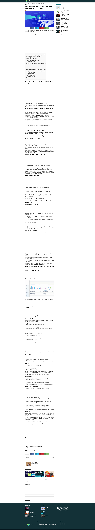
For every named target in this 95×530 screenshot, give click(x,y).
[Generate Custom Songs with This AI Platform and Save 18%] (27, 508)
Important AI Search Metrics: (31, 62)
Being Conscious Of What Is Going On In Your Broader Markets (33, 56)
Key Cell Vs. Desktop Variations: (31, 75)
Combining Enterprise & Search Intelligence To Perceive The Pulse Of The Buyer (36, 63)
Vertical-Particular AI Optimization (31, 76)
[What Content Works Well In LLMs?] (58, 31)
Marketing (33, 450)
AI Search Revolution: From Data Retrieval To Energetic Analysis (34, 55)
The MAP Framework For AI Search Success (31, 58)
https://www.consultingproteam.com (34, 463)
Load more (62, 34)
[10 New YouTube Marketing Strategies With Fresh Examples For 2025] (58, 19)
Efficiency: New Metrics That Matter (31, 61)
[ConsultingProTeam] (25, 10)
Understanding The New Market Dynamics (31, 57)
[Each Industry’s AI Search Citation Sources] (30, 474)
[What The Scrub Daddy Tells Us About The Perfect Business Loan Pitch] (58, 15)
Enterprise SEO (29, 450)
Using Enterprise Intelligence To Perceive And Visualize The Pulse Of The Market (36, 69)
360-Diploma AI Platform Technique (31, 72)
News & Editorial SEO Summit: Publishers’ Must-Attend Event (34, 446)
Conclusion (27, 77)
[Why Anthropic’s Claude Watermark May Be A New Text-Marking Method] (27, 512)
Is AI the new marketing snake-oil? (29, 458)
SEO (29, 3)
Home (28, 3)
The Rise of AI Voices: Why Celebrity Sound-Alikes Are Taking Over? (33, 516)
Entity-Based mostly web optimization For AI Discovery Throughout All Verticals (36, 71)
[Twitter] (64, 524)
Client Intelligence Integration (30, 73)
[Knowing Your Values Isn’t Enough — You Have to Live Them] (43, 508)
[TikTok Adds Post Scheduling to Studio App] (58, 7)
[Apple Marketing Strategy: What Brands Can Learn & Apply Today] (58, 23)
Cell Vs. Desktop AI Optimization (30, 74)
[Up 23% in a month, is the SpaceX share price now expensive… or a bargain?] (43, 516)
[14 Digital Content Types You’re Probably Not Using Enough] (58, 27)
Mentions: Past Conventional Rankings (31, 59)
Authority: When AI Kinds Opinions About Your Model (33, 60)
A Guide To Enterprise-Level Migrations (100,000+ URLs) (33, 447)
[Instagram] (60, 524)
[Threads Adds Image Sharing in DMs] (58, 11)
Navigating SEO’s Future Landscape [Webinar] (32, 443)
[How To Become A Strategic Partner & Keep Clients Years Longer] (49, 474)
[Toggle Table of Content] (45, 54)
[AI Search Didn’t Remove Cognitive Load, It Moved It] (39, 474)
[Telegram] (62, 524)
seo (41, 450)
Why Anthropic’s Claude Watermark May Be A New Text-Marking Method (34, 512)
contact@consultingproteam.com (44, 526)
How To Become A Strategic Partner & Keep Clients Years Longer (49, 479)
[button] (68, 1)
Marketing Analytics (37, 450)
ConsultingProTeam (29, 10)
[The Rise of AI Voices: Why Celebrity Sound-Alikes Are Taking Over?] (27, 516)
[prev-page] (25, 481)
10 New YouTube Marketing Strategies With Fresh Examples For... (65, 19)
